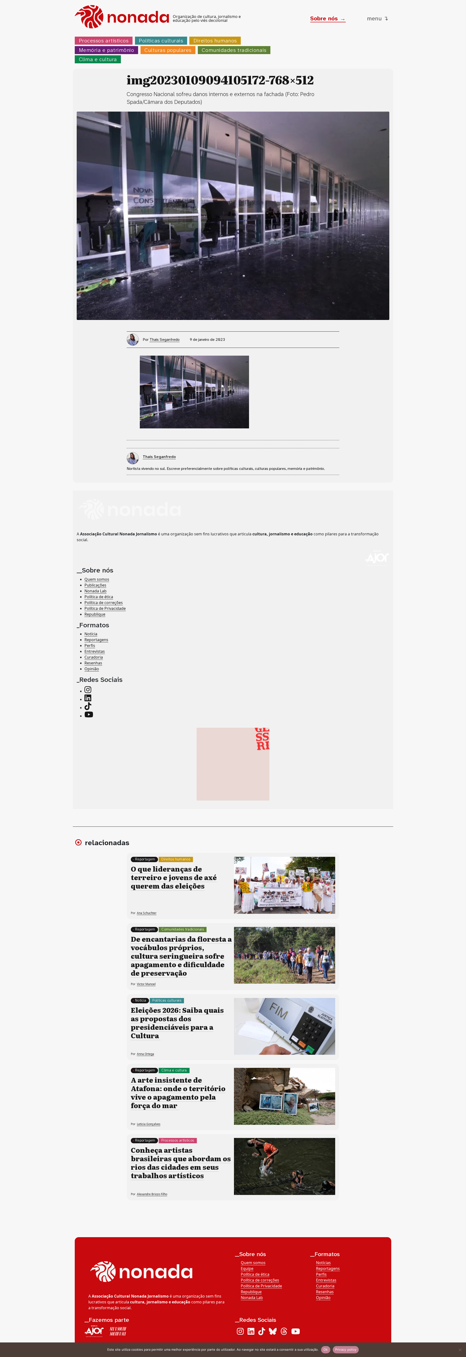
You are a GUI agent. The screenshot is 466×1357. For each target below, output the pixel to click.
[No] (460, 1349)
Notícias (323, 1262)
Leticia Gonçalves (148, 1124)
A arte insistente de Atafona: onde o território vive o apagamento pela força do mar (178, 1092)
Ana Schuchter (147, 913)
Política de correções (103, 602)
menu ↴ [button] (377, 18)
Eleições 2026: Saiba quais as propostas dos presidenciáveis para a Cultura (177, 1022)
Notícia (90, 634)
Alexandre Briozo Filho (152, 1194)
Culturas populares (167, 50)
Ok (326, 1349)
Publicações (95, 585)
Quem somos (96, 579)
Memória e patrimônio (106, 50)
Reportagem (145, 859)
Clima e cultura (98, 59)
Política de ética (98, 596)
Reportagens (96, 639)
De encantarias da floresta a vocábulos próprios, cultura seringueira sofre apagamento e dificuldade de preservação (181, 956)
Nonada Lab (95, 591)
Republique (94, 614)
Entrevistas (94, 651)
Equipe (247, 1268)
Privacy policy (346, 1349)
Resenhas (93, 663)
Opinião (91, 668)
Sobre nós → (328, 18)
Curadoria (93, 657)
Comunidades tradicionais (234, 50)
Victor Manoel (146, 984)
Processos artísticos (104, 40)
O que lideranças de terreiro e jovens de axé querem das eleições (174, 877)
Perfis (89, 645)
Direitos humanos (215, 40)
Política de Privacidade (105, 608)
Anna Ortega (145, 1054)
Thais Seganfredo (165, 339)
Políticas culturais (161, 40)
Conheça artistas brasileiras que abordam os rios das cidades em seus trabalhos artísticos (181, 1162)
